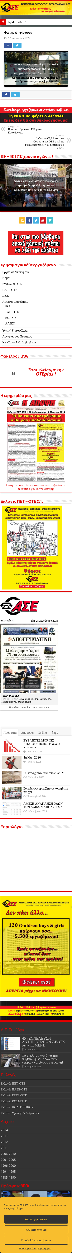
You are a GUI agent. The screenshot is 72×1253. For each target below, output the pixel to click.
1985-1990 (8, 1177)
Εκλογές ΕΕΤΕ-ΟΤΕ (14, 1095)
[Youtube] (43, 220)
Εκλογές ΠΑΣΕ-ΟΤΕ (14, 1089)
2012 (4, 1142)
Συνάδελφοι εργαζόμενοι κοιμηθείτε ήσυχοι (45, 790)
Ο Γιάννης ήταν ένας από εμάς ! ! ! (43, 773)
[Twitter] (36, 220)
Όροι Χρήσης (44, 1248)
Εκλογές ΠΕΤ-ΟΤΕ (13, 1083)
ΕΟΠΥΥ (10, 318)
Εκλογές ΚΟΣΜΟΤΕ (14, 1101)
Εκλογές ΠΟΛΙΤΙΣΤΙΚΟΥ (17, 1107)
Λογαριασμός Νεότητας (16, 336)
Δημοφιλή (27, 732)
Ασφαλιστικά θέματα (15, 301)
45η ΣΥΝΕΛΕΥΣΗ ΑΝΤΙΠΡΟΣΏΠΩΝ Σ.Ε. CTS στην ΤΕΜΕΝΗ (43, 1041)
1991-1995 (8, 1171)
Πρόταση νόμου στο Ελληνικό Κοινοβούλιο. (24, 129)
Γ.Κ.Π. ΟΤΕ (9, 290)
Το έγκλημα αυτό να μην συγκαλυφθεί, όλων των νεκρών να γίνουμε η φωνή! (42, 1058)
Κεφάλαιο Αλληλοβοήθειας (19, 342)
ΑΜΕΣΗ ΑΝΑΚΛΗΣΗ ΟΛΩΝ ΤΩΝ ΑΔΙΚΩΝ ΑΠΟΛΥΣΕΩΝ (43, 805)
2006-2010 (8, 1154)
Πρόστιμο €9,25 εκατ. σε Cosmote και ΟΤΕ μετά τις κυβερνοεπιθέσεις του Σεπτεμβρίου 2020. (44, 142)
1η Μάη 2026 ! (16, 22)
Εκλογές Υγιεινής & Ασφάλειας (20, 1113)
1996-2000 (8, 1166)
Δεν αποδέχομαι (36, 1229)
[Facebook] (29, 220)
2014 (4, 1130)
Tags (55, 732)
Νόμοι (6, 278)
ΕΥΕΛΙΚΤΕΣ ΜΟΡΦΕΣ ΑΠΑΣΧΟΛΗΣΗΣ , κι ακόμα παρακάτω (41, 744)
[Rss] (22, 220)
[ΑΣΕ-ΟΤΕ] (36, 8)
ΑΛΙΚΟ (10, 323)
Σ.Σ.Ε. (5, 296)
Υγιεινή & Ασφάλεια (14, 330)
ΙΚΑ (8, 306)
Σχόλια (42, 732)
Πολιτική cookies (27, 1248)
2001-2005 (8, 1160)
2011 (4, 1148)
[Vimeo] (50, 220)
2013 (4, 1136)
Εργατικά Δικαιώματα (15, 272)
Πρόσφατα (10, 732)
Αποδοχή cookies (36, 1219)
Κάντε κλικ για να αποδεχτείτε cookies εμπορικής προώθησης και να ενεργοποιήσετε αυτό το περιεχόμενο (36, 69)
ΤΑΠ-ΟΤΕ (12, 312)
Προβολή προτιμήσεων (36, 1240)
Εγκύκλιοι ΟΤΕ (12, 284)
